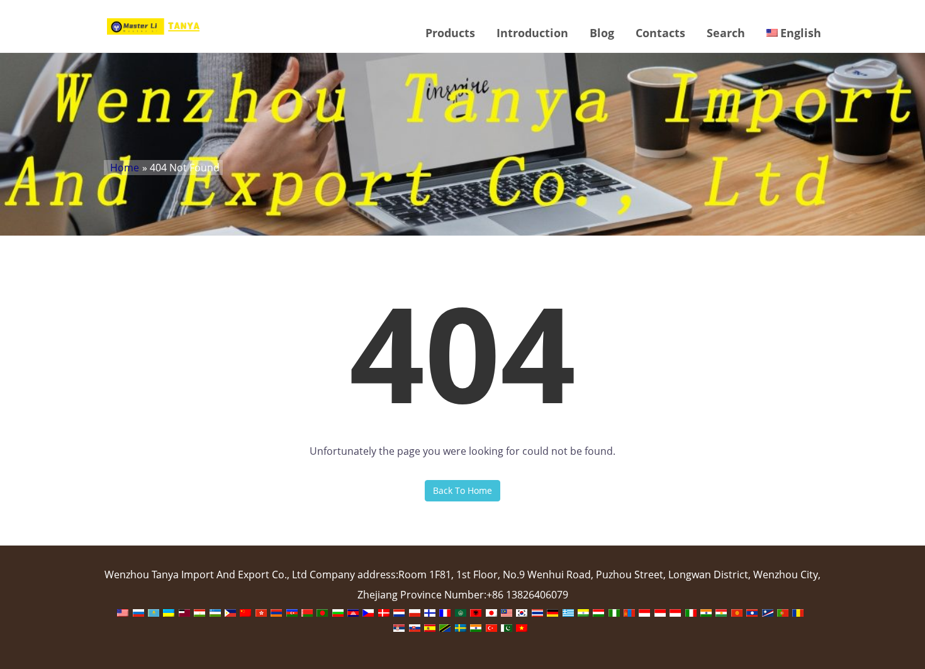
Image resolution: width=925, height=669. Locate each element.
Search (726, 32)
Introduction (532, 32)
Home (124, 167)
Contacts (660, 32)
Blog (602, 32)
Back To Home (462, 490)
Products (450, 32)
